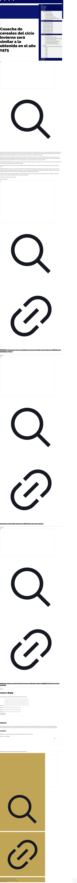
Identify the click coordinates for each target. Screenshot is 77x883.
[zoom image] (22, 831)
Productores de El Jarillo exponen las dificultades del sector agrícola (21, 524)
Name (1, 707)
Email (1, 709)
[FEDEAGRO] (8, 1)
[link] (14, 4)
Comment (2, 705)
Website (1, 711)
